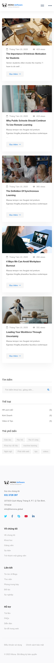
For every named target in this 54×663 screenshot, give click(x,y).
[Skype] (19, 516)
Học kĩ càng (33, 440)
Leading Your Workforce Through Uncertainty (24, 334)
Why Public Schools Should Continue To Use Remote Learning (26, 122)
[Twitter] (5, 516)
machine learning (30, 446)
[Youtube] (26, 516)
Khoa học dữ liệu (11, 446)
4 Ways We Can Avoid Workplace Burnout (23, 263)
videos (45, 451)
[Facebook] (12, 516)
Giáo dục (7, 440)
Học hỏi (20, 440)
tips (36, 451)
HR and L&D (27, 410)
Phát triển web (23, 451)
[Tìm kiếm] (27, 390)
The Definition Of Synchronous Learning (22, 193)
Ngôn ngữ (8, 451)
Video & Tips (27, 421)
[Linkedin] (33, 516)
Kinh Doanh (27, 415)
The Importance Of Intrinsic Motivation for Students (26, 56)
